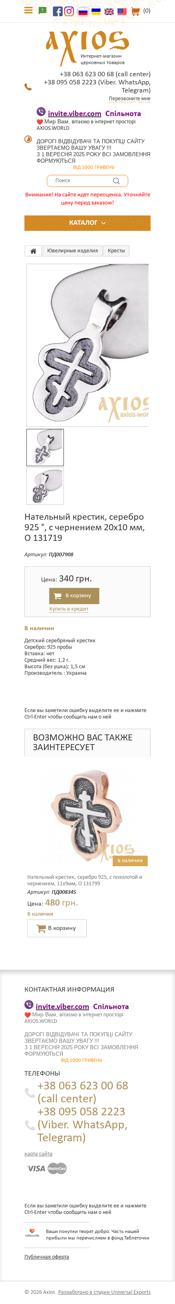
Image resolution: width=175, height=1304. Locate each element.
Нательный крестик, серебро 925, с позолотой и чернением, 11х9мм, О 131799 (84, 880)
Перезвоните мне (130, 99)
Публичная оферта (46, 1257)
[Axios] (33, 250)
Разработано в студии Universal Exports (104, 1292)
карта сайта (38, 1154)
